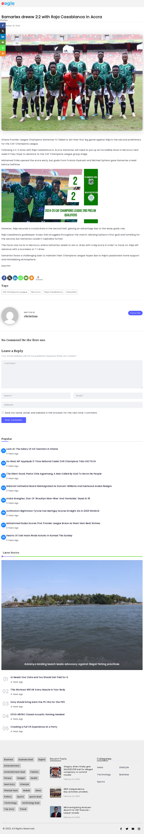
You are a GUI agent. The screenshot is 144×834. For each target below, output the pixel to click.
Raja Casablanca (54, 292)
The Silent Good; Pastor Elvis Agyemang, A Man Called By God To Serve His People (54, 473)
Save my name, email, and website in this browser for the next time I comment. (51, 412)
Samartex (71, 292)
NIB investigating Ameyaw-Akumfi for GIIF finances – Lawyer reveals (78, 810)
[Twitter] (127, 829)
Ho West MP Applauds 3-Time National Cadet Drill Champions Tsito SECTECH (51, 461)
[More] (31, 275)
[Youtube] (133, 829)
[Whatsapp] (20, 275)
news (100, 767)
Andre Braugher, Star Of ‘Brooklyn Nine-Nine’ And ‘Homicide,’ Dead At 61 (48, 498)
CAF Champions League (15, 292)
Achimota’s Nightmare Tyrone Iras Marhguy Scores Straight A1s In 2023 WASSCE (53, 511)
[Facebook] (4, 275)
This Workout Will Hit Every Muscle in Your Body (38, 689)
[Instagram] (139, 829)
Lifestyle (124, 767)
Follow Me (135, 313)
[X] (9, 275)
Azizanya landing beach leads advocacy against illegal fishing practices (72, 664)
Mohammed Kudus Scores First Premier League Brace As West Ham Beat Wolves (53, 523)
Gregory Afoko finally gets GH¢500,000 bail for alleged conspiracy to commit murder (78, 770)
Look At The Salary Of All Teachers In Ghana (32, 449)
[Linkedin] (15, 275)
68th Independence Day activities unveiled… (76, 790)
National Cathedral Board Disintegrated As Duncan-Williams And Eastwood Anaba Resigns (59, 486)
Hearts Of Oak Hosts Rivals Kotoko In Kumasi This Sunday (39, 535)
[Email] (26, 275)
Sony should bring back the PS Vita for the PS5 (38, 702)
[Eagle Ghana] (7, 3)
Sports (101, 781)
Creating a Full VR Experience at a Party (34, 726)
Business (124, 774)
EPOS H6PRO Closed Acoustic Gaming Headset (38, 714)
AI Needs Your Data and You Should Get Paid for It (39, 677)
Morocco (36, 292)
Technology (104, 774)
